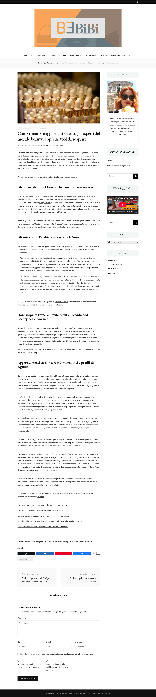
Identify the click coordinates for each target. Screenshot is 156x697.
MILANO (104, 55)
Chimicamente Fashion (27, 454)
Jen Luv (94, 349)
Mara (48, 439)
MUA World (91, 55)
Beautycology (93, 418)
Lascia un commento (56, 145)
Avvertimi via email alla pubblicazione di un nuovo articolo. (57, 667)
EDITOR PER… (113, 269)
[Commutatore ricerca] (137, 2)
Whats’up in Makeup (29, 352)
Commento (22, 618)
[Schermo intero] (136, 212)
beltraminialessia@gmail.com (119, 166)
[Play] (109, 212)
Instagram (67, 541)
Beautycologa (23, 418)
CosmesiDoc (23, 439)
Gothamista (50, 478)
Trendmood (39, 331)
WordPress (108, 693)
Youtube (88, 541)
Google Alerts (45, 203)
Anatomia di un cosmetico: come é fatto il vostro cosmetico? (43, 527)
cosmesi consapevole (25, 559)
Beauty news (75, 55)
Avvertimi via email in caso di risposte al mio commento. (29, 665)
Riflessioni (42, 128)
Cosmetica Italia (61, 302)
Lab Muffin (22, 397)
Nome (20, 642)
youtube (40, 497)
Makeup (52, 55)
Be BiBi (56, 693)
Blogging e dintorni (119, 55)
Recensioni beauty (26, 128)
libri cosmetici (47, 493)
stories (71, 467)
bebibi (21, 145)
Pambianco (25, 258)
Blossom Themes (90, 693)
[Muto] (132, 212)
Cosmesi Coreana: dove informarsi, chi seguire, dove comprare (43, 516)
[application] (122, 205)
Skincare (41, 55)
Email (48, 642)
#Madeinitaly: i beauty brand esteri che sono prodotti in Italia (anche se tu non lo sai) (53, 521)
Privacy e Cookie (117, 264)
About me (28, 55)
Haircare (62, 55)
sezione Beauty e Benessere (40, 277)
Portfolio (111, 273)
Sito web (78, 642)
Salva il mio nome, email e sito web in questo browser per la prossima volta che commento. (57, 654)
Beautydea (87, 331)
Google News (67, 224)
